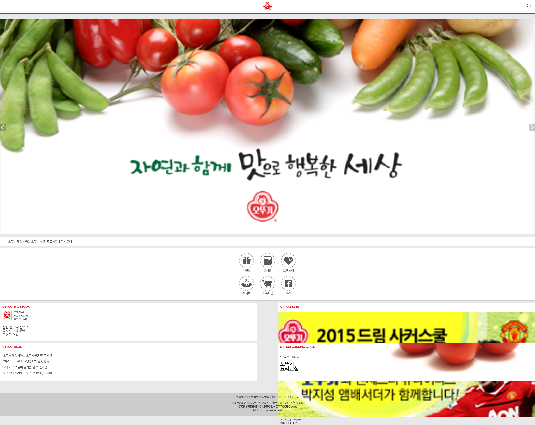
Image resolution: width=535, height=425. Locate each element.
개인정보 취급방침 (258, 396)
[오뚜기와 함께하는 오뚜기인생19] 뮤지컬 (27, 355)
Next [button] (532, 128)
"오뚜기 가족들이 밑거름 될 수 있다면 (24, 367)
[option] (267, 127)
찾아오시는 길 (279, 396)
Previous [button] (3, 128)
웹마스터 (294, 396)
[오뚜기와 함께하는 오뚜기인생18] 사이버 (27, 373)
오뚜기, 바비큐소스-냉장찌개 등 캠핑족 (25, 361)
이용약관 (241, 396)
